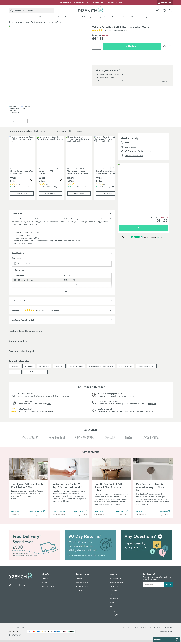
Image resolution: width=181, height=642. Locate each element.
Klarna (111, 607)
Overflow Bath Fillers (54, 22)
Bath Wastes (29, 366)
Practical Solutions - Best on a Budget (101, 366)
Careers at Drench (48, 586)
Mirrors (106, 17)
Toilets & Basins (39, 17)
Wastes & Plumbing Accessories (35, 22)
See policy (130, 396)
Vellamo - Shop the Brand (146, 366)
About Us (45, 578)
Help (145, 17)
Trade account (166, 2)
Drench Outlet (114, 599)
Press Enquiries (114, 615)
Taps (90, 17)
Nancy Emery (15, 511)
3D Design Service (115, 578)
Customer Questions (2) (23, 319)
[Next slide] (113, 168)
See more (149, 411)
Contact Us (79, 590)
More (67, 396)
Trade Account (114, 586)
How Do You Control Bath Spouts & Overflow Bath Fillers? (108, 487)
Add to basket (139, 46)
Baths (84, 17)
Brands (125, 17)
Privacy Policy (152, 627)
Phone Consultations (116, 582)
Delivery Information (82, 582)
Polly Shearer (98, 511)
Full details (163, 81)
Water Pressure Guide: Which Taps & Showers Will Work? (68, 485)
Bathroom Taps (44, 366)
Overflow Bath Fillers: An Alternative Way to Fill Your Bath (150, 487)
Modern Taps (59, 366)
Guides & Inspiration (134, 155)
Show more (61, 292)
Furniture (51, 17)
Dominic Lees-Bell (59, 511)
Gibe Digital (169, 631)
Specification (18, 252)
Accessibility (169, 627)
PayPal (111, 603)
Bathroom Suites (64, 17)
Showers (76, 17)
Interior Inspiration (37, 511)
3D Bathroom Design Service (138, 151)
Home (11, 22)
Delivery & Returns (20, 300)
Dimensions (22, 121)
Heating (98, 17)
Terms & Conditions (140, 627)
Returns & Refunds (82, 586)
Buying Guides (80, 511)
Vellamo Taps (15, 372)
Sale (139, 17)
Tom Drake (139, 511)
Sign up (168, 584)
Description (17, 213)
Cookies (160, 627)
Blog (110, 594)
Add (25, 193)
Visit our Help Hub (16, 631)
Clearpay (112, 611)
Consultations (131, 146)
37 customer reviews (119, 30)
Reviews (15, 310)
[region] (62, 169)
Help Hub (79, 578)
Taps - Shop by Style (125, 366)
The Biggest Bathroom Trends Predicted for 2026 (27, 485)
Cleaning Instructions (25, 263)
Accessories (116, 17)
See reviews (49, 411)
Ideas (133, 17)
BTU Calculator (114, 590)
